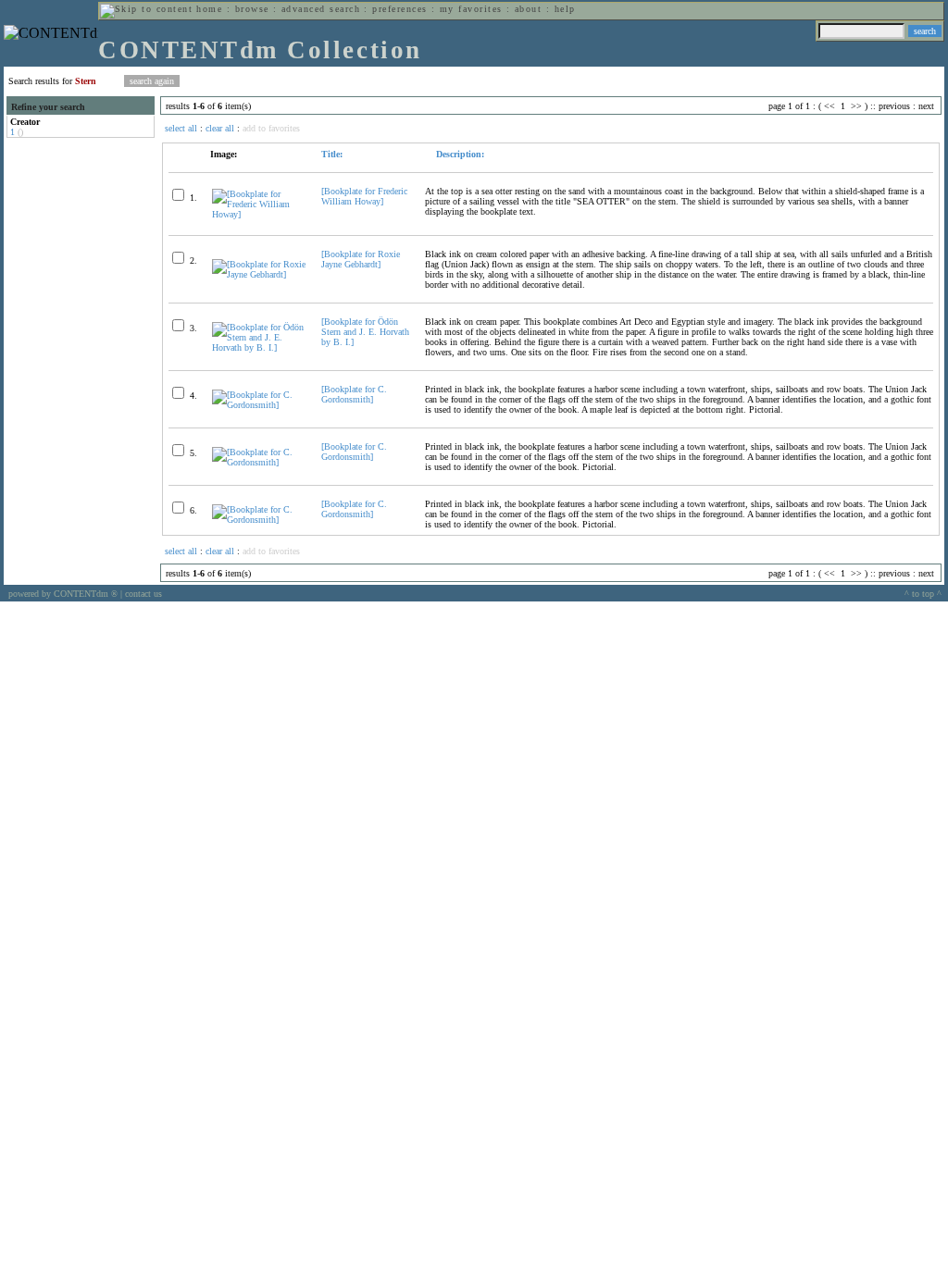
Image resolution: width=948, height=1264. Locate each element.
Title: (332, 154)
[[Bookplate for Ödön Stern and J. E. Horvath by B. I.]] (259, 347)
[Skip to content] (146, 9)
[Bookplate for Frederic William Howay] (364, 196)
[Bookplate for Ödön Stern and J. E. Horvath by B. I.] (365, 331)
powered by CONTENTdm (63, 594)
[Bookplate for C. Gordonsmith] (354, 394)
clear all (220, 128)
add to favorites (271, 128)
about (528, 9)
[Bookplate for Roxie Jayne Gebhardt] (360, 259)
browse (252, 9)
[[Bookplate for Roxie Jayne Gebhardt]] (259, 274)
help (565, 9)
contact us (143, 594)
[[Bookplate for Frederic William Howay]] (259, 214)
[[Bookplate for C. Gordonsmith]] (259, 405)
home (209, 9)
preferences (399, 9)
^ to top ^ (923, 594)
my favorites (471, 9)
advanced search (320, 9)
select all (181, 128)
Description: (458, 154)
